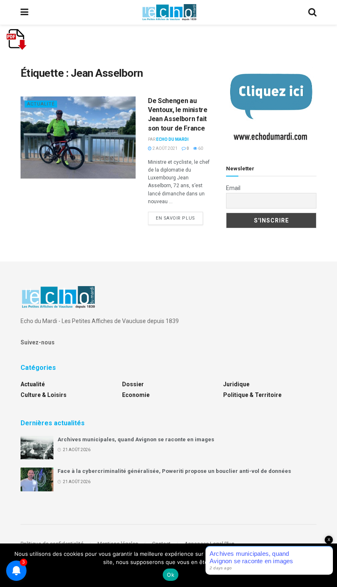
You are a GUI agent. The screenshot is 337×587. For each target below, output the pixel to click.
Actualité (41, 104)
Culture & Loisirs (44, 395)
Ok (170, 574)
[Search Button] (312, 12)
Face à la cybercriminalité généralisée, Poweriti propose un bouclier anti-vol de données (174, 471)
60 (200, 148)
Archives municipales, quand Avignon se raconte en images (136, 439)
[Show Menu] (24, 12)
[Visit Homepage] (169, 12)
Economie (136, 395)
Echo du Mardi (172, 139)
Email (233, 188)
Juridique (236, 384)
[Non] (327, 565)
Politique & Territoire (252, 395)
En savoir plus (179, 218)
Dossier (133, 384)
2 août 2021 (165, 148)
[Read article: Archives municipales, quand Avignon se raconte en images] (37, 447)
